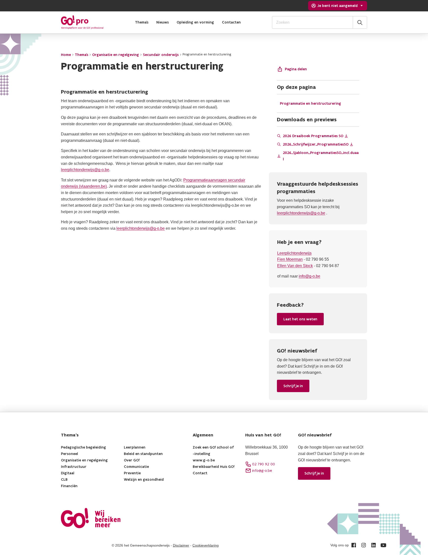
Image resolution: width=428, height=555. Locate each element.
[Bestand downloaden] (346, 136)
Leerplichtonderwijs (294, 253)
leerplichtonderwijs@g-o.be (85, 170)
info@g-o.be (309, 276)
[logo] (82, 22)
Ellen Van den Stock (295, 266)
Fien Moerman (290, 259)
